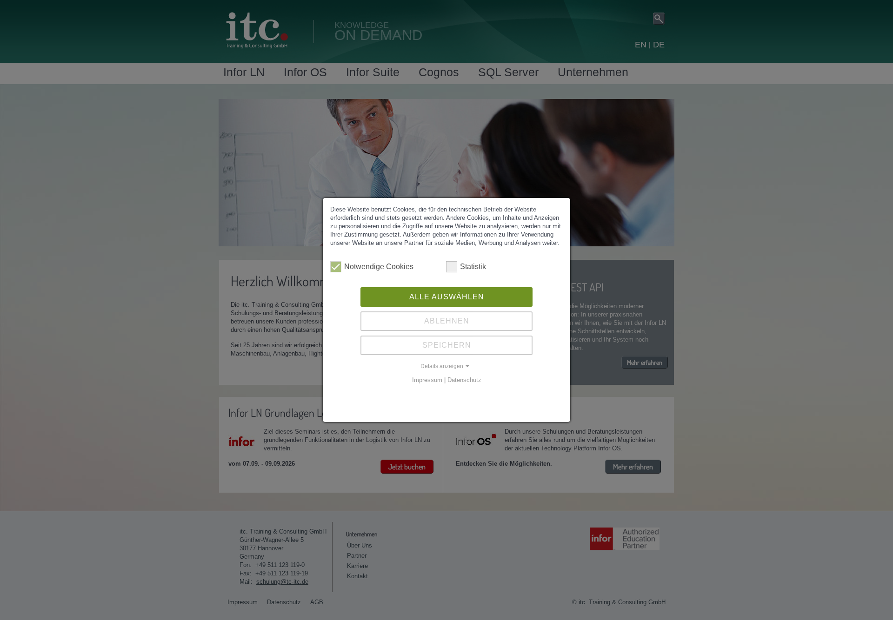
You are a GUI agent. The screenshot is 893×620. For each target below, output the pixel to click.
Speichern (446, 345)
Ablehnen (446, 321)
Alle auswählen (446, 297)
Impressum (427, 379)
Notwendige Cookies (378, 266)
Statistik (473, 266)
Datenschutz (464, 379)
